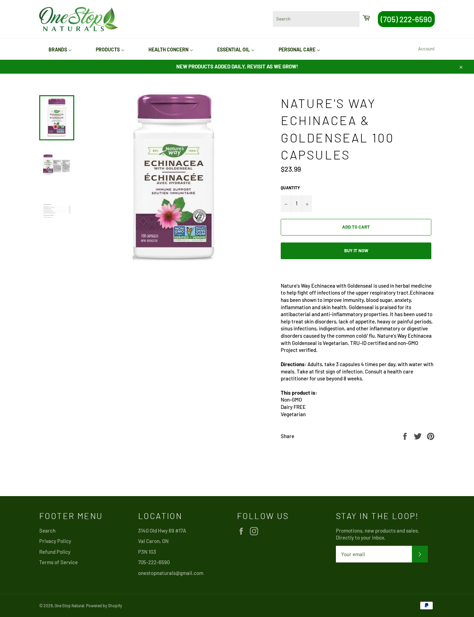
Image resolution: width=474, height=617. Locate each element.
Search (47, 530)
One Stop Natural (69, 605)
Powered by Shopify (104, 605)
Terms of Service (58, 562)
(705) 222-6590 (406, 19)
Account (426, 48)
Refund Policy (54, 552)
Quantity (290, 187)
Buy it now (356, 250)
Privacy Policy (55, 541)
